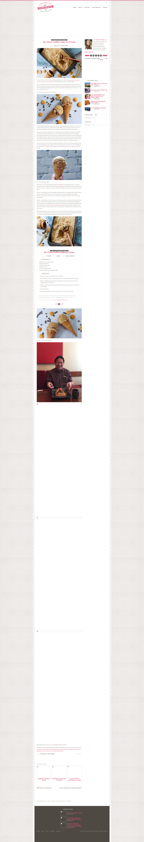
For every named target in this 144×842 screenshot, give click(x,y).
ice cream (54, 39)
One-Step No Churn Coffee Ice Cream (61, 299)
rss (105, 58)
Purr (105, 831)
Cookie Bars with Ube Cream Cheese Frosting (74, 818)
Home (74, 7)
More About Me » (89, 52)
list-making (42, 81)
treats (63, 186)
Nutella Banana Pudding (59, 750)
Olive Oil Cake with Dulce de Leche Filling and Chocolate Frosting (74, 825)
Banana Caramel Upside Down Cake (52, 749)
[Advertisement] (72, 23)
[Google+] (96, 56)
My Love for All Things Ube (99, 90)
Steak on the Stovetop (46, 750)
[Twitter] (93, 56)
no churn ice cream (57, 205)
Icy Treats (59, 39)
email (101, 59)
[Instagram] (101, 56)
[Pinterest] (98, 56)
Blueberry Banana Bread (74, 813)
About (81, 7)
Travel (105, 7)
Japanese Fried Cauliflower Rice (66, 749)
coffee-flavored (59, 186)
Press (87, 1)
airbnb (63, 195)
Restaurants (96, 7)
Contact (91, 1)
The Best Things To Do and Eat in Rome (99, 84)
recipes (87, 7)
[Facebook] (91, 56)
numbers (69, 80)
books (72, 80)
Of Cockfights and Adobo (98, 108)
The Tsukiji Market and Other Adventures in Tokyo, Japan (98, 96)
